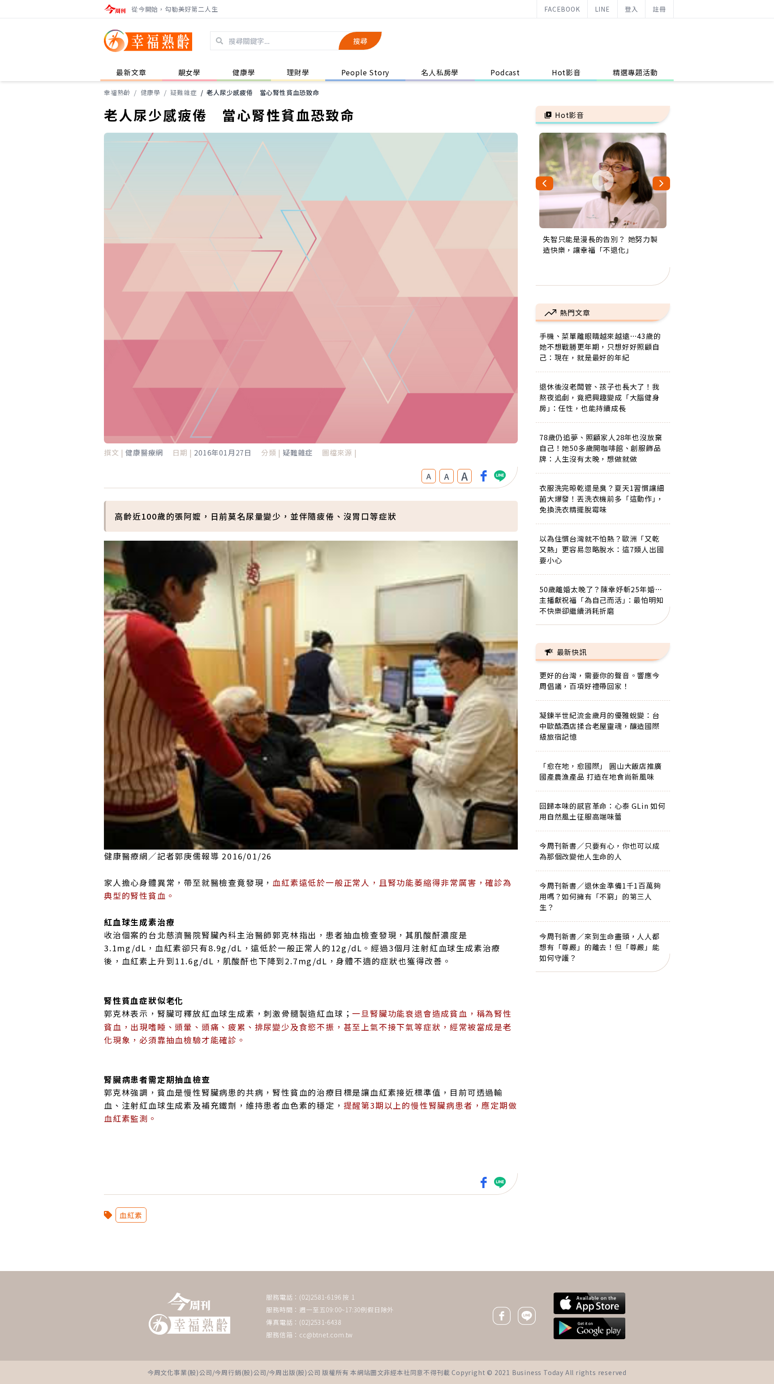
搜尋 (360, 40)
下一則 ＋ (558, 1270)
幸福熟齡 (117, 92)
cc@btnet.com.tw (326, 1334)
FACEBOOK (562, 8)
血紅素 (131, 1215)
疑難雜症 (183, 92)
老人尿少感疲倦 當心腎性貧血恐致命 (262, 92)
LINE (602, 8)
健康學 (150, 92)
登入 (631, 8)
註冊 (659, 8)
